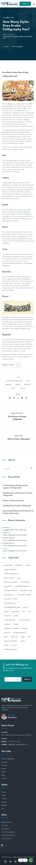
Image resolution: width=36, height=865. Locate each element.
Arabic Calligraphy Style (12, 573)
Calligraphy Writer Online (12, 607)
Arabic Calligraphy (7, 759)
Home (5, 34)
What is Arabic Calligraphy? (18, 439)
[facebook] (10, 398)
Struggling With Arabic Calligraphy (15, 530)
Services (4, 762)
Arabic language (9, 578)
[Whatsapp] (30, 860)
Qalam (23, 641)
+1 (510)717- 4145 (13, 741)
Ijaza (7, 243)
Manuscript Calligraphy (12, 628)
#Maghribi (8, 384)
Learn (16, 615)
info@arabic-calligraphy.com (17, 744)
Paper (23, 637)
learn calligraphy (25, 620)
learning (7, 624)
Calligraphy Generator (22, 586)
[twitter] (14, 398)
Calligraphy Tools (10, 603)
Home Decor (15, 611)
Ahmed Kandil (7, 538)
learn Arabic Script (10, 620)
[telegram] (22, 398)
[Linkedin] (15, 861)
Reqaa (3, 795)
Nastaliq (4, 805)
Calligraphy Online (26, 590)
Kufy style (8, 615)
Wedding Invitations (11, 649)
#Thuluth (22, 388)
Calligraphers (25, 582)
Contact (4, 778)
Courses (4, 765)
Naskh (6, 637)
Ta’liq (6, 645)
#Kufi (27, 380)
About (3, 772)
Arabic (28, 565)
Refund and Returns (8, 835)
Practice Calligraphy (11, 641)
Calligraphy (8, 586)
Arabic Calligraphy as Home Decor (15, 535)
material (25, 628)
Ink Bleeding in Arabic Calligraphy (17, 506)
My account (5, 829)
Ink (24, 611)
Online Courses (6, 822)
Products (4, 825)
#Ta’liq (13, 388)
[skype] (26, 398)
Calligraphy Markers (11, 590)
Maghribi (16, 624)
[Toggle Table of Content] (17, 365)
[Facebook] (5, 861)
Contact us (25, 3)
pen (29, 637)
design (6, 611)
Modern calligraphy (20, 632)
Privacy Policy (6, 838)
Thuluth (14, 645)
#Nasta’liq (27, 384)
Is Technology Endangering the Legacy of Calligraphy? (15, 487)
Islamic (20, 110)
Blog (11, 34)
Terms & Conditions (8, 832)
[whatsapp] (18, 398)
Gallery (3, 768)
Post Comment (17, 46)
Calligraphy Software (24, 594)
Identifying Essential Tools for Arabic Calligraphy (18, 494)
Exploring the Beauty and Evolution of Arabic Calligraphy (18, 512)
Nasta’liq (15, 637)
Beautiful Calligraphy (11, 582)
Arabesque (19, 565)
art (19, 578)
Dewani (4, 802)
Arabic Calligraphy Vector (13, 500)
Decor (25, 607)
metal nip (7, 632)
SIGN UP (27, 679)
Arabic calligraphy (10, 569)
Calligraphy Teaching (11, 599)
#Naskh (18, 384)
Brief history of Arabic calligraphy (17, 418)
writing (25, 212)
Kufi (30, 611)
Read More (12, 717)
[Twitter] (10, 861)
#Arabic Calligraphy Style (14, 380)
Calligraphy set (9, 594)
